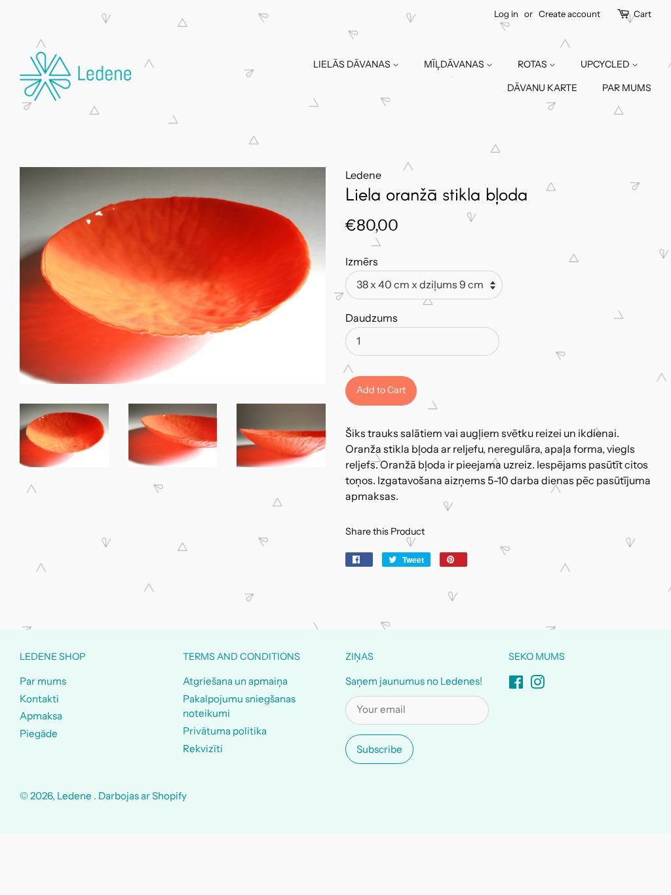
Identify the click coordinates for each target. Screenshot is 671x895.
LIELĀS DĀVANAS (353, 64)
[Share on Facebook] (359, 559)
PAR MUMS (626, 88)
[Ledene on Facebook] (516, 684)
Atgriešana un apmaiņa (235, 681)
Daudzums (371, 317)
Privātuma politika (225, 731)
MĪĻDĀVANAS (455, 64)
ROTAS (533, 64)
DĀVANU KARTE (542, 88)
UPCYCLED (606, 64)
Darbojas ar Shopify (142, 796)
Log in (506, 14)
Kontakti (39, 699)
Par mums (43, 681)
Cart (642, 14)
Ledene (75, 796)
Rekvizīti (203, 748)
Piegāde (39, 733)
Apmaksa (41, 716)
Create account (569, 14)
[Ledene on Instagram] (537, 684)
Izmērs (361, 261)
